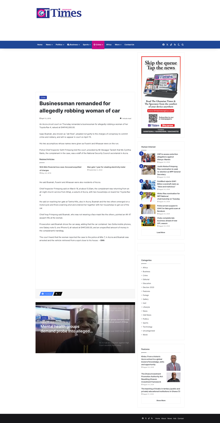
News (48, 44)
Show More (161, 400)
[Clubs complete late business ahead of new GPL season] (148, 221)
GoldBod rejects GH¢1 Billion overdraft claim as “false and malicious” (168, 184)
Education (147, 283)
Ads (174, 418)
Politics (59, 44)
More (117, 44)
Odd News (147, 315)
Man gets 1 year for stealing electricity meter (106, 167)
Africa (108, 44)
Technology (147, 327)
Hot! (144, 303)
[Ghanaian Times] (59, 12)
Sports (86, 44)
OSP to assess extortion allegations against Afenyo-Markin (167, 157)
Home (39, 44)
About (163, 418)
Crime (98, 44)
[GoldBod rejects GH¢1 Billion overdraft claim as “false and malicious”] (148, 185)
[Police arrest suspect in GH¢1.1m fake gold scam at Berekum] (148, 209)
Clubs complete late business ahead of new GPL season (167, 220)
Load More (161, 232)
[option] (85, 327)
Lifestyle (146, 307)
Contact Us (129, 44)
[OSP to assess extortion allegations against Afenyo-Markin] (148, 157)
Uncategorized (149, 331)
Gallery (146, 299)
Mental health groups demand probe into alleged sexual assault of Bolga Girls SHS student (66, 328)
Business (74, 44)
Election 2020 (148, 287)
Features (146, 291)
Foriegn (146, 295)
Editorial (146, 279)
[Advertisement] (135, 20)
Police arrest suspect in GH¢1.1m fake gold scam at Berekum (168, 208)
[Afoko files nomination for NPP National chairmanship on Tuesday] (148, 197)
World (145, 335)
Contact (181, 418)
